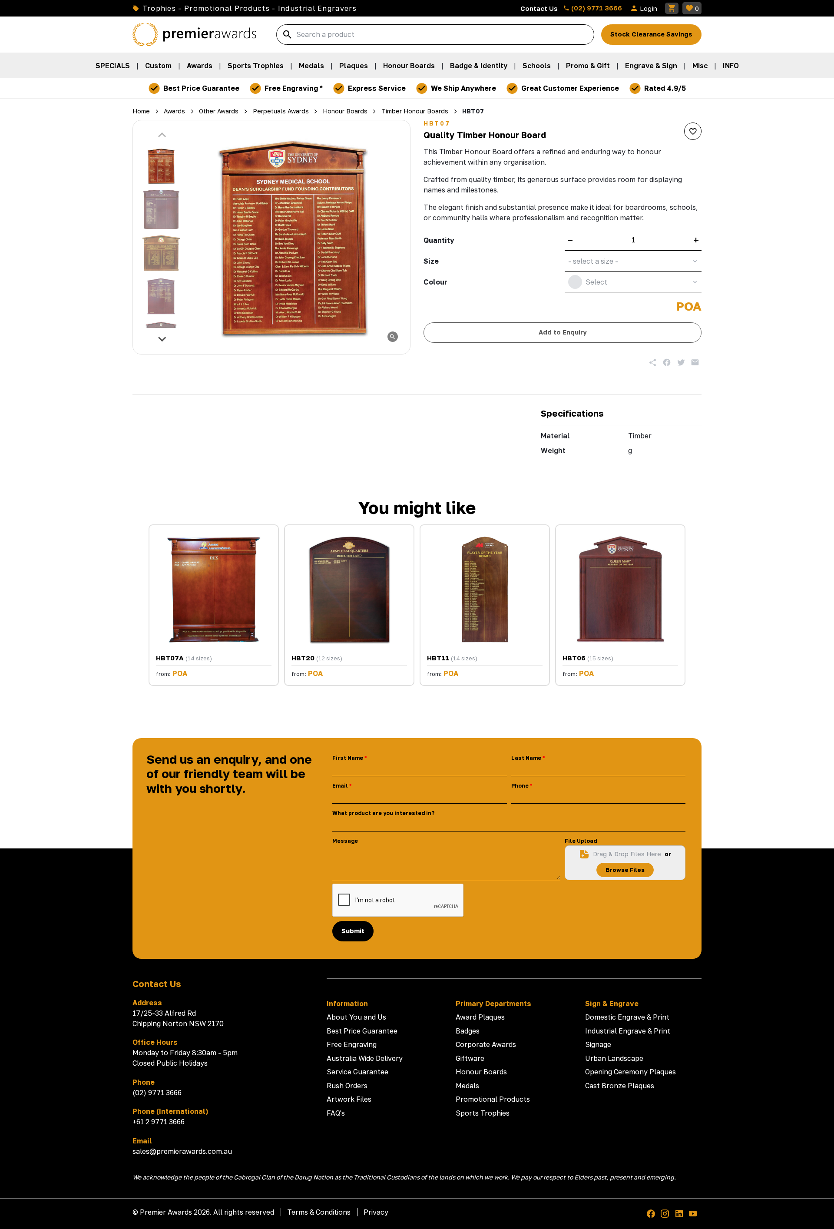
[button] (161, 166)
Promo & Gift (588, 65)
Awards (199, 65)
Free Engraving (352, 1044)
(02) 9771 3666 (595, 8)
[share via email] (695, 362)
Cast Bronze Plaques (619, 1085)
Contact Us (539, 8)
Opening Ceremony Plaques (630, 1071)
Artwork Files (349, 1099)
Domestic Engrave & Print (627, 1017)
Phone (520, 785)
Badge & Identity (478, 65)
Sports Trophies (256, 65)
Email (340, 785)
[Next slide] (162, 338)
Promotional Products (493, 1099)
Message (345, 841)
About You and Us (356, 1017)
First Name (347, 758)
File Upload (581, 841)
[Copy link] (653, 362)
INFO (731, 65)
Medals (311, 65)
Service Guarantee (357, 1071)
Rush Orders (347, 1085)
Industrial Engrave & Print (627, 1031)
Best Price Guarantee (362, 1031)
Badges (468, 1031)
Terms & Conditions (319, 1212)
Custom (158, 65)
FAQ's (336, 1113)
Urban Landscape (614, 1058)
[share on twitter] (681, 362)
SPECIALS (113, 65)
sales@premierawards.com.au (182, 1151)
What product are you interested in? (383, 813)
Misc (700, 65)
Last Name (526, 758)
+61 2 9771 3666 (158, 1121)
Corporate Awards (486, 1044)
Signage (598, 1044)
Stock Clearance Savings (651, 34)
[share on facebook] (666, 362)
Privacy (376, 1212)
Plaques (353, 65)
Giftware (470, 1058)
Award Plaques (480, 1017)
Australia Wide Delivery (365, 1058)
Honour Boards (409, 65)
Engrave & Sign (651, 65)
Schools (537, 65)
